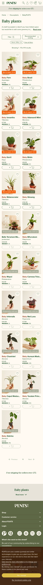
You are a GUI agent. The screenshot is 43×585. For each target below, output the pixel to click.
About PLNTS (7, 521)
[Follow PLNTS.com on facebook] (19, 533)
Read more (37, 29)
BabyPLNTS (26, 15)
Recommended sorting (30, 37)
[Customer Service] (35, 2)
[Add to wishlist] (17, 55)
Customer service (9, 517)
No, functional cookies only (21, 580)
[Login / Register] (27, 2)
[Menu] (3, 2)
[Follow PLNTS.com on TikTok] (39, 533)
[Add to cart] (11, 88)
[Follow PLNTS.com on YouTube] (32, 533)
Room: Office (15, 42)
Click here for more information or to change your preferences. (19, 563)
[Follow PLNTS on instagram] (4, 533)
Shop (4, 512)
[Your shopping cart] (39, 2)
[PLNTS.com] (11, 3)
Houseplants (14, 15)
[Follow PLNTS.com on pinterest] (26, 533)
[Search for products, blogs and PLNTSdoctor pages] (23, 2)
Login (4, 526)
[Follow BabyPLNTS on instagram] (10, 533)
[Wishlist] (31, 2)
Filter (9, 37)
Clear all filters (28, 42)
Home (4, 15)
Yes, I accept (21, 575)
